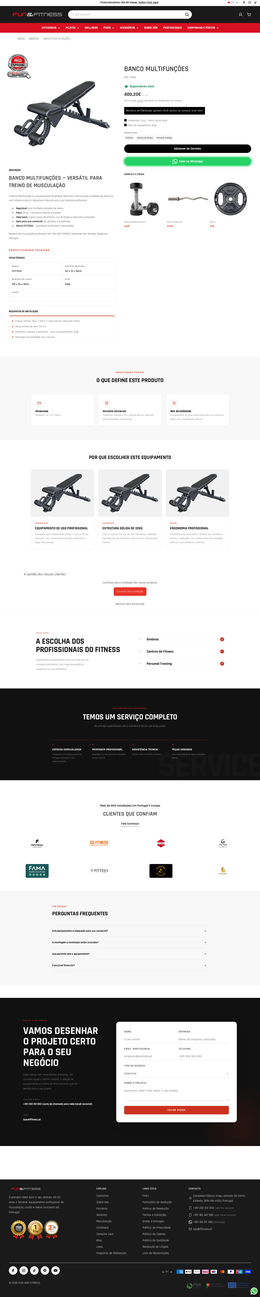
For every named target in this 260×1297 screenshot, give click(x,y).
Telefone (185, 1049)
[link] (37, 843)
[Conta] (240, 14)
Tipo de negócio (134, 1066)
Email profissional (137, 1049)
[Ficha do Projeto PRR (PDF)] (218, 1285)
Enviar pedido (176, 1110)
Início (21, 39)
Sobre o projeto (135, 1083)
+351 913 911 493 (209, 1222)
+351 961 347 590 (214, 1215)
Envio (140, 100)
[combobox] (130, 14)
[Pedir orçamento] (18, 65)
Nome (127, 1031)
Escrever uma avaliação (130, 591)
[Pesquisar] (187, 14)
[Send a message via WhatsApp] (254, 1291)
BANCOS (34, 39)
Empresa (184, 1031)
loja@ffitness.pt (202, 1229)
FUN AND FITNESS (29, 1283)
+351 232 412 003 (213, 1208)
